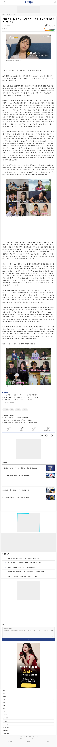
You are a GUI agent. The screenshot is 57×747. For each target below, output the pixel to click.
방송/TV (15, 14)
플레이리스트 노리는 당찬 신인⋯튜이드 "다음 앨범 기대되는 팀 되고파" (20, 422)
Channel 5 (5, 730)
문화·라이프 (9, 14)
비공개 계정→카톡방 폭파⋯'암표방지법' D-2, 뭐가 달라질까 (18, 420)
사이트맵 (47, 741)
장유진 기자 (5, 28)
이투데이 (3, 14)
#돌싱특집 (18, 409)
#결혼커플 (25, 409)
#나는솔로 (6, 409)
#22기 (12, 409)
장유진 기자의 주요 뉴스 (8, 415)
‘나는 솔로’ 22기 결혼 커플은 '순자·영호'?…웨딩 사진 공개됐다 (18, 399)
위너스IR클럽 (6, 733)
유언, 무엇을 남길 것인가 (9, 402)
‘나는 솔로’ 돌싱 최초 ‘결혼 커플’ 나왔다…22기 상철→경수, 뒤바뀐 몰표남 (21, 395)
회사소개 (10, 741)
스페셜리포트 (6, 727)
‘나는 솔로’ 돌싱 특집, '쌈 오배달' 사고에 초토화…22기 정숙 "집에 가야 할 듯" (22, 397)
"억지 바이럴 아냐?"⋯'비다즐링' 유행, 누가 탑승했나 (16, 417)
